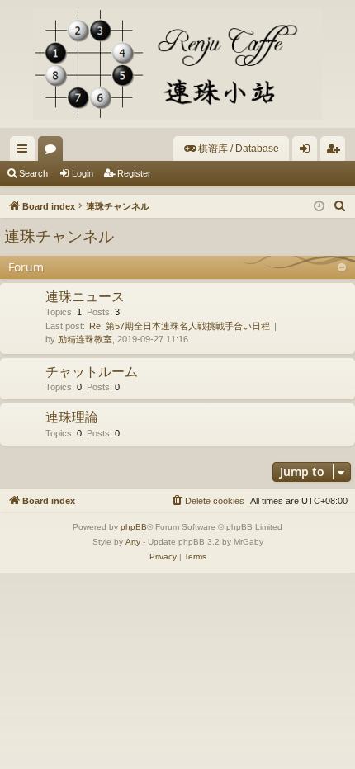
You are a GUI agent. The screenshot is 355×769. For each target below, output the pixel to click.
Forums (54, 152)
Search (33, 173)
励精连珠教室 (85, 339)
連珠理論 (71, 417)
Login (82, 173)
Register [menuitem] (336, 152)
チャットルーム (91, 371)
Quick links (26, 152)
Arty (132, 541)
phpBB (134, 526)
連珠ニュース (85, 296)
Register (134, 173)
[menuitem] (231, 148)
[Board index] (177, 64)
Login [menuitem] (308, 152)
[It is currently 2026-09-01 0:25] (319, 206)
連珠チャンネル (59, 236)
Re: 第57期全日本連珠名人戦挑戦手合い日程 (179, 326)
